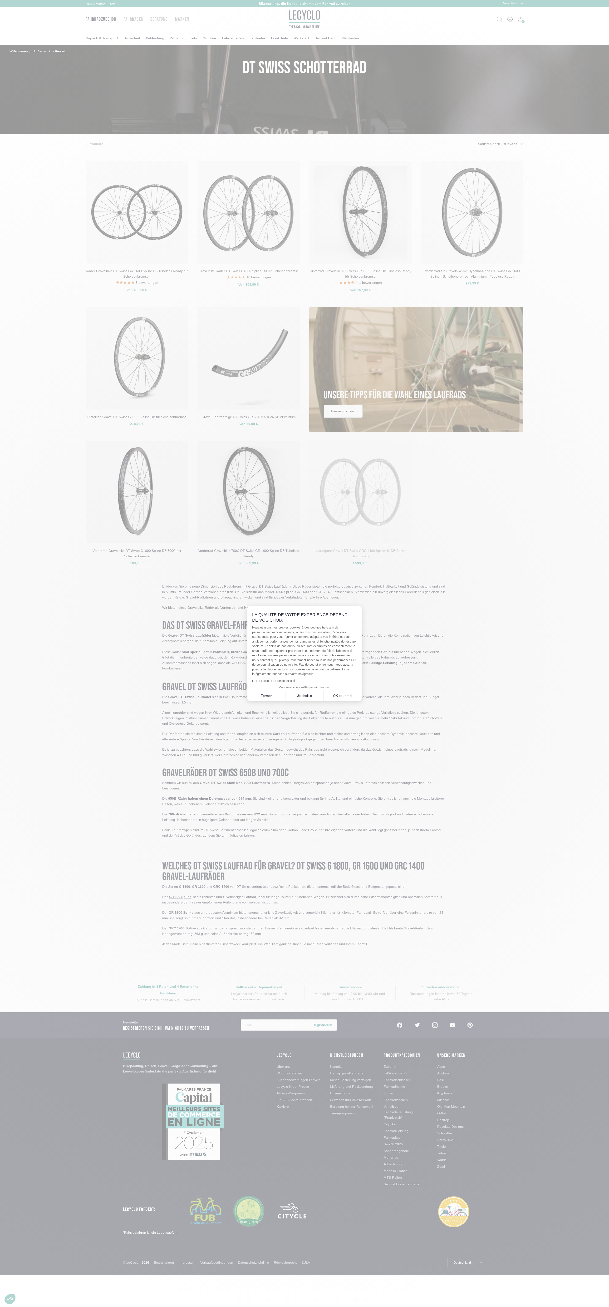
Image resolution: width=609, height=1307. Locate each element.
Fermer (266, 696)
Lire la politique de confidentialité (273, 681)
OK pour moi (342, 696)
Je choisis (304, 696)
